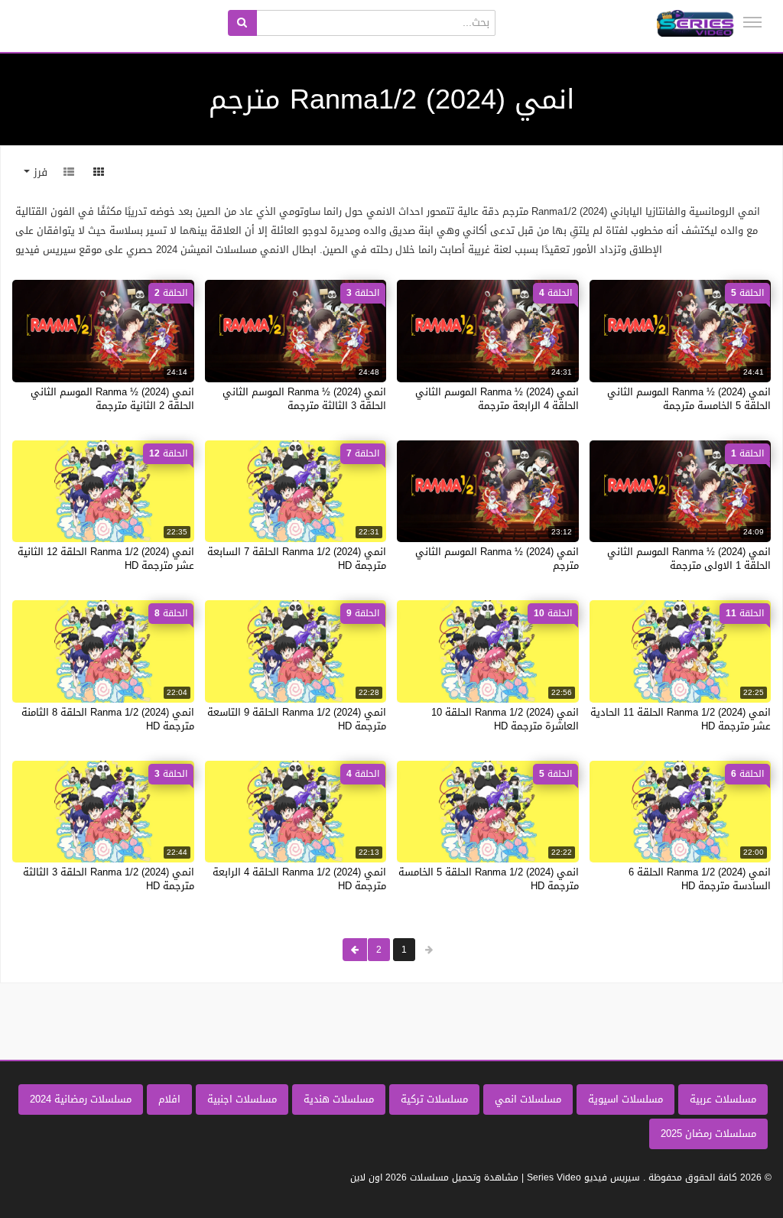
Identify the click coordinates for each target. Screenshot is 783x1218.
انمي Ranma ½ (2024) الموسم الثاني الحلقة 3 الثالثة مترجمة (304, 398)
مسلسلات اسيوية (625, 1099)
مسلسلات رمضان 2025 (708, 1133)
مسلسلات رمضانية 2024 (81, 1099)
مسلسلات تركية (434, 1099)
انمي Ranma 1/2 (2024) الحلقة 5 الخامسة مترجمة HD (488, 878)
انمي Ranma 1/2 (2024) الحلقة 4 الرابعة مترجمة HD (299, 878)
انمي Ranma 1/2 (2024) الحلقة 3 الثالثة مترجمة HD (108, 878)
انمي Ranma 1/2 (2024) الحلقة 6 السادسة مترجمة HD (700, 878)
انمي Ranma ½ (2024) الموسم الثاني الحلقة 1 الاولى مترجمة (689, 558)
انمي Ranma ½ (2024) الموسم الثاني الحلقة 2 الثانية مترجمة (112, 398)
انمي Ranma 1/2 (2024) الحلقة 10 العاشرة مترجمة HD (505, 719)
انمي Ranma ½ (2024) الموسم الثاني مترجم (497, 558)
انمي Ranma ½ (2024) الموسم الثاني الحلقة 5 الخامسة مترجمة (689, 398)
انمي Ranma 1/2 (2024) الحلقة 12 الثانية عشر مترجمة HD (106, 558)
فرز (38, 172)
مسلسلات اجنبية (242, 1099)
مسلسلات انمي (528, 1099)
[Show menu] (752, 22)
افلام (169, 1099)
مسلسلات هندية (339, 1099)
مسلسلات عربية (723, 1099)
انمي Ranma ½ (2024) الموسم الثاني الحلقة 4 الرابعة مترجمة (497, 398)
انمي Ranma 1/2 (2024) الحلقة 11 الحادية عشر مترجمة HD (680, 719)
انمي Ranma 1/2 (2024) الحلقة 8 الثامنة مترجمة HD (107, 719)
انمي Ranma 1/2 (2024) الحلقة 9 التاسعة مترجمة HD (296, 719)
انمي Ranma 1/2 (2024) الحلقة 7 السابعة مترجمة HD (296, 558)
